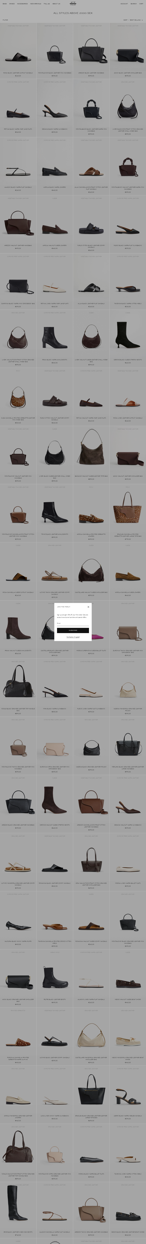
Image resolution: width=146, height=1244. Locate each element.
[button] (88, 607)
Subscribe (73, 630)
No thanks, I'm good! (73, 637)
